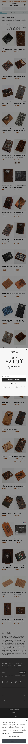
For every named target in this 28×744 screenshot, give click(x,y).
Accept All (13, 741)
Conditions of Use (18, 732)
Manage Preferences (14, 736)
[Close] (26, 720)
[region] (14, 731)
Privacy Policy (5, 733)
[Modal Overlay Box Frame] (14, 372)
